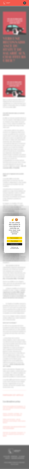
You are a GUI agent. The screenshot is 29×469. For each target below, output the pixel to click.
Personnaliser (14, 244)
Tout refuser (14, 241)
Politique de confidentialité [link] (14, 248)
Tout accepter (14, 238)
